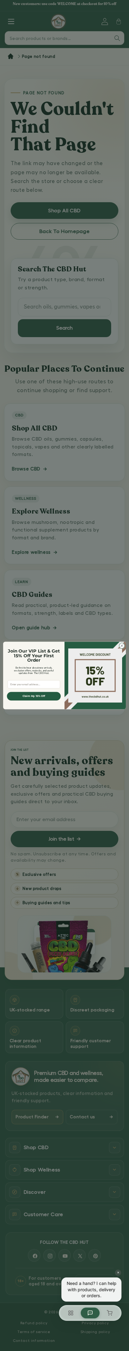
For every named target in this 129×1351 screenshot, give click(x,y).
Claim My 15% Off (34, 696)
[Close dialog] (122, 645)
